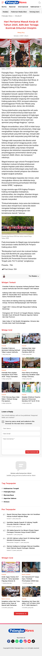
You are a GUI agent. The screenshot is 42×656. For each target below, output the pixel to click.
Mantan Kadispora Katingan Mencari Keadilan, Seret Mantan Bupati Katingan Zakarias (23, 547)
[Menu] (2, 2)
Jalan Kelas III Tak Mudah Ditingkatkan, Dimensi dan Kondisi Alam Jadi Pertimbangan (20, 322)
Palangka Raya (9, 492)
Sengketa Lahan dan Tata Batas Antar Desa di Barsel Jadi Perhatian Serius (11, 604)
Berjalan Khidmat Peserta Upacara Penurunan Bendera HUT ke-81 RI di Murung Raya (31, 400)
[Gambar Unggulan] (21, 67)
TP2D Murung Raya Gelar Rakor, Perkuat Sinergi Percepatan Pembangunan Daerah (10, 400)
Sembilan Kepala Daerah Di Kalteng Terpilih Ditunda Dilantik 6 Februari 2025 (22, 523)
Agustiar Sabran (10, 498)
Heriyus (6, 502)
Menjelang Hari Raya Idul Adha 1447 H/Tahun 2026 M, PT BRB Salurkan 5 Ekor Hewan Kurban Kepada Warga (31, 605)
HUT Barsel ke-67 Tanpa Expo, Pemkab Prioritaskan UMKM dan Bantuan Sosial (30, 580)
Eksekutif (18, 16)
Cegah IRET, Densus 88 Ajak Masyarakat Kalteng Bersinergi (19, 308)
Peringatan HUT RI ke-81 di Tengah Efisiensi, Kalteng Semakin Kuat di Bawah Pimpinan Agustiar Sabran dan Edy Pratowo (21, 315)
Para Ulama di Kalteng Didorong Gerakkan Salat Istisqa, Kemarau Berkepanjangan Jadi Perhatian (19, 302)
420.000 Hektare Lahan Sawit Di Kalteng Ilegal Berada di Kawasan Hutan (23, 539)
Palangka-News (7, 16)
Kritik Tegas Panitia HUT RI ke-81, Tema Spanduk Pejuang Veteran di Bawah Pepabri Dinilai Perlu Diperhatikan (10, 581)
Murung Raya (9, 495)
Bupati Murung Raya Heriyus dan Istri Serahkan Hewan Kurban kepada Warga (23, 515)
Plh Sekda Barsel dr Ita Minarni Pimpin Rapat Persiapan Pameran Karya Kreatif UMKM (23, 531)
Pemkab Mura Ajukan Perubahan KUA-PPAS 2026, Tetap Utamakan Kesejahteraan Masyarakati (10, 376)
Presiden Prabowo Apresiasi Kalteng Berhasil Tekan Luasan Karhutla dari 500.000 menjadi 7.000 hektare (20, 287)
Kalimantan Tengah (11, 488)
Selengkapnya (20, 613)
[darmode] (39, 2)
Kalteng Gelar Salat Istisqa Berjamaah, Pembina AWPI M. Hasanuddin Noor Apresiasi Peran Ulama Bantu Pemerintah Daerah (19, 294)
